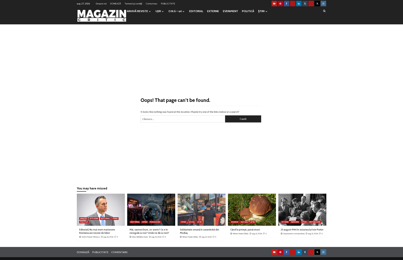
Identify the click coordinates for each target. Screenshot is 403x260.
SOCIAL (192, 222)
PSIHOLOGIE (155, 222)
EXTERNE (213, 11)
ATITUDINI (94, 218)
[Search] (324, 11)
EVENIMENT (230, 11)
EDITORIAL (196, 11)
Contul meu (151, 3)
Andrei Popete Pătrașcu (91, 237)
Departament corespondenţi (293, 234)
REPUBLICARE (314, 222)
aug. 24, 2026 (156, 237)
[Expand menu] (150, 11)
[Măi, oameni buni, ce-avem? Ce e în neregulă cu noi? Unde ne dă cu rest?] (151, 210)
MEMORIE (295, 222)
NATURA (244, 222)
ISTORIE (285, 222)
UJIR (158, 11)
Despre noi (101, 3)
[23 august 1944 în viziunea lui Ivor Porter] (302, 210)
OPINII (115, 218)
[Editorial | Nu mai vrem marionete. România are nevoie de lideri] (101, 210)
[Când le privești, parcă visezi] (252, 210)
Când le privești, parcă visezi (245, 229)
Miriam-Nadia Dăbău (190, 237)
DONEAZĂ (115, 3)
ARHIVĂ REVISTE (137, 11)
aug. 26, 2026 (108, 237)
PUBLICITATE (168, 3)
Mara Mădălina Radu (140, 237)
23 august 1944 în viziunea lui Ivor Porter (302, 229)
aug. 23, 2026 (207, 237)
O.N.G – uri (175, 11)
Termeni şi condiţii (133, 3)
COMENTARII (119, 252)
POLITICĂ (248, 11)
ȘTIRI (261, 11)
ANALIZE (83, 218)
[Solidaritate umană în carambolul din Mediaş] (202, 210)
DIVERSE (234, 222)
